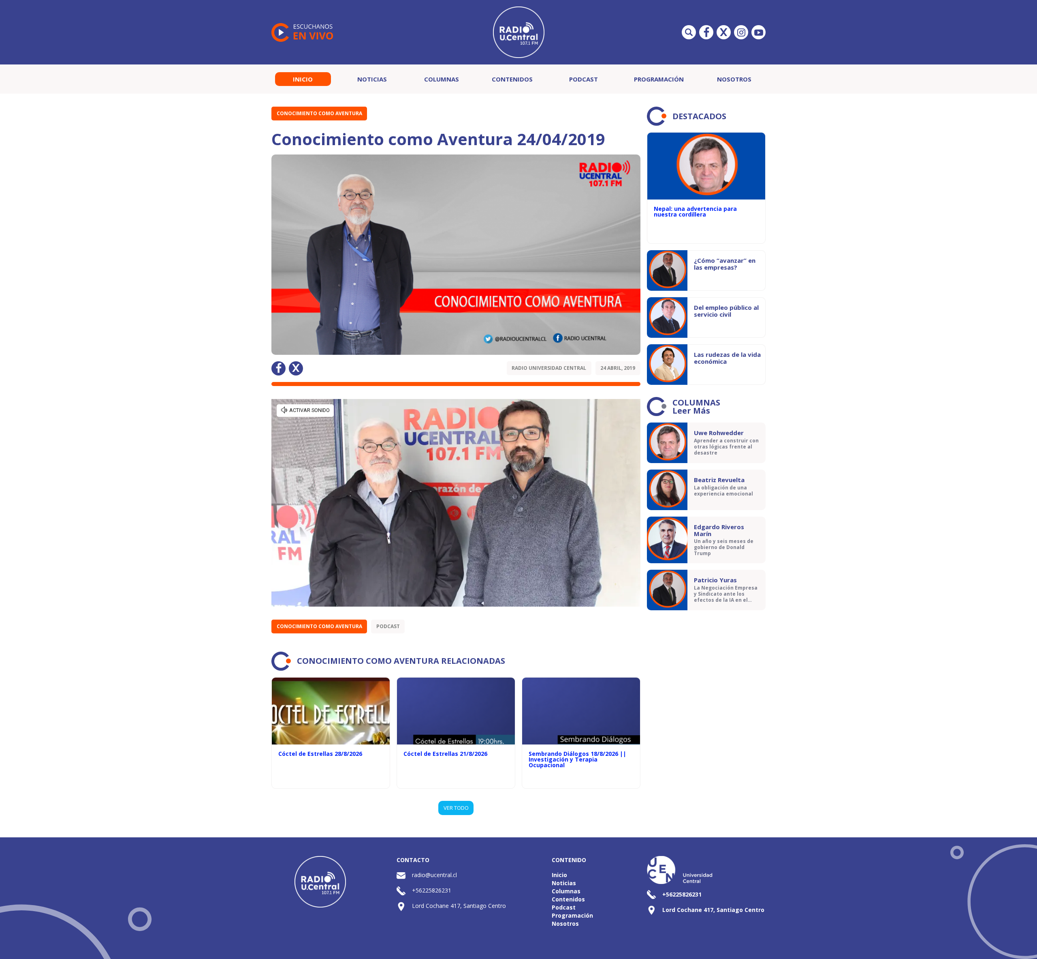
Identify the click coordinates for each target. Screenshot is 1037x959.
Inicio (303, 79)
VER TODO (456, 807)
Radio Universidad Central (549, 368)
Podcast (583, 79)
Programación (659, 79)
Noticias (372, 79)
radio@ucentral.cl (434, 875)
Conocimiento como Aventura (319, 113)
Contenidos (512, 79)
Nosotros (734, 79)
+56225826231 (431, 890)
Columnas (441, 79)
